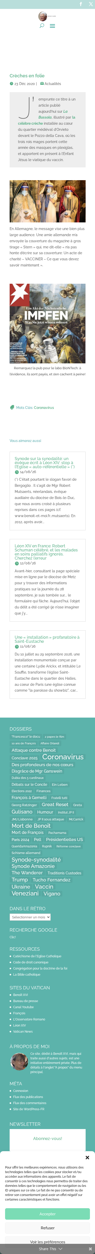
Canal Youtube (23, 1007)
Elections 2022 (22, 791)
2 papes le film (54, 736)
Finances (43, 791)
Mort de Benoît (31, 826)
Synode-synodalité (36, 859)
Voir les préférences (47, 1242)
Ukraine (21, 887)
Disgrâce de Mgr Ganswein (37, 771)
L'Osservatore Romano (29, 1019)
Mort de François (28, 832)
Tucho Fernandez (51, 879)
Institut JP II (66, 812)
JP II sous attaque (50, 819)
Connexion (20, 1091)
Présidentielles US (64, 839)
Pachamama (57, 833)
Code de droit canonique (30, 962)
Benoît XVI (20, 995)
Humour (45, 812)
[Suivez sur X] (91, 4)
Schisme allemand (26, 853)
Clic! (13, 937)
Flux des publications (28, 1097)
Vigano (52, 893)
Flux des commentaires (29, 1103)
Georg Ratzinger (24, 805)
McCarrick (76, 819)
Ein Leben (60, 784)
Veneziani (25, 893)
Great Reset (55, 804)
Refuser (47, 1228)
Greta (77, 805)
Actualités (53, 84)
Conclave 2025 (24, 758)
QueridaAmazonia (24, 846)
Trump (20, 879)
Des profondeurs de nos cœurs (42, 764)
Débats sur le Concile (29, 784)
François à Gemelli (29, 797)
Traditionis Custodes (64, 873)
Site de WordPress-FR (28, 1109)
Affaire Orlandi (50, 743)
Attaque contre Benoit (34, 750)
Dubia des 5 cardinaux (28, 778)
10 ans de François (24, 743)
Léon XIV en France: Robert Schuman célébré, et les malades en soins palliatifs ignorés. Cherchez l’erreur (46, 552)
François (19, 1013)
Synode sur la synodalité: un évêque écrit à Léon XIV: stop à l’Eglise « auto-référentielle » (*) (45, 462)
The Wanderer (27, 872)
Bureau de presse (25, 1001)
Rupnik (47, 846)
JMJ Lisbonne (22, 819)
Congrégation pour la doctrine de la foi (40, 968)
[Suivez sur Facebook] (81, 4)
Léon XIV (19, 1025)
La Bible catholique (26, 974)
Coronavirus (44, 408)
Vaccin (44, 886)
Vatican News (23, 1031)
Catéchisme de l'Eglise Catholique (37, 956)
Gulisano (22, 812)
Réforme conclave (68, 846)
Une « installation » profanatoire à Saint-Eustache (47, 639)
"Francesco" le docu (26, 736)
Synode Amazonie (33, 866)
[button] (87, 1157)
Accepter (47, 1214)
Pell (37, 839)
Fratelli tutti (59, 798)
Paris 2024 (20, 839)
